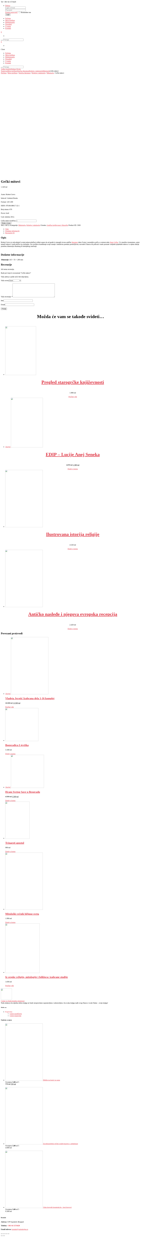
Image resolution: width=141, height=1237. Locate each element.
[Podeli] (4, 1233)
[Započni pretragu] (2, 67)
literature (75, 242)
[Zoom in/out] (8, 1233)
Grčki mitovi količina (8, 221)
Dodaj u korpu (6, 223)
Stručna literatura (23, 71)
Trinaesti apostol (14, 842)
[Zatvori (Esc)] (2, 1233)
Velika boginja (6, 69)
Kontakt (8, 28)
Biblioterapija (10, 22)
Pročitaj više (73, 397)
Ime (2, 300)
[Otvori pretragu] (2, 40)
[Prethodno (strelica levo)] (2, 1235)
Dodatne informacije (12, 231)
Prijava (7, 5)
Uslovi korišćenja (16, 1014)
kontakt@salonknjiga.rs (20, 1229)
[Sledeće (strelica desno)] (4, 1235)
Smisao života (16, 69)
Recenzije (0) (10, 233)
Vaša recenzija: (7, 297)
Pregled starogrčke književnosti (72, 382)
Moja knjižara (10, 20)
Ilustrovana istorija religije (72, 534)
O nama (8, 26)
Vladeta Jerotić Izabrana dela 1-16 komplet (29, 698)
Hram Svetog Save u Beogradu (22, 791)
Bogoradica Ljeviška (17, 745)
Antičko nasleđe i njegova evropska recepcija (72, 614)
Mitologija (46, 71)
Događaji (8, 24)
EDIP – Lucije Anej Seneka (73, 454)
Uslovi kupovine (15, 1016)
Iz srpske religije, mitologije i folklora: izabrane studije (36, 977)
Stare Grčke (114, 242)
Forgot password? (11, 12)
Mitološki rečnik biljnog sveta (22, 913)
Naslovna (4, 71)
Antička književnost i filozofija (57, 225)
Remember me (26, 12)
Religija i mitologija (36, 71)
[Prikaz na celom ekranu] (6, 1233)
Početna (8, 18)
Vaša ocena (5, 280)
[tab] (72, 229)
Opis (7, 229)
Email (3, 305)
